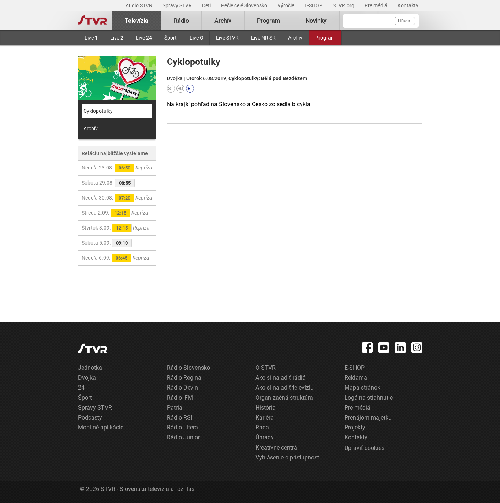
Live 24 (144, 38)
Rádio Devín (182, 387)
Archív (295, 38)
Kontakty (408, 5)
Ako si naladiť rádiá (280, 377)
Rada (262, 427)
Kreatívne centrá (276, 447)
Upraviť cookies (364, 447)
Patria (174, 407)
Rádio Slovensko (188, 367)
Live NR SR (263, 38)
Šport (170, 38)
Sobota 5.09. (105, 243)
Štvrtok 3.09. (115, 228)
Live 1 (91, 38)
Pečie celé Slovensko (244, 5)
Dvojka (87, 377)
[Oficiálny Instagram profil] (417, 347)
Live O (197, 38)
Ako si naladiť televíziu (284, 387)
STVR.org (344, 5)
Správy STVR (178, 5)
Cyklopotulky (98, 111)
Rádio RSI (179, 417)
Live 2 (116, 38)
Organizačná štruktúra (284, 397)
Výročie (286, 5)
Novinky (316, 20)
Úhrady (264, 437)
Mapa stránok (362, 387)
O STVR (265, 367)
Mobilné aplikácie (100, 427)
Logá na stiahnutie (368, 397)
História (265, 407)
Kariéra (264, 417)
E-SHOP (314, 5)
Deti (207, 5)
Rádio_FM (180, 397)
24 (81, 387)
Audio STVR (139, 5)
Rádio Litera (182, 427)
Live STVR (227, 38)
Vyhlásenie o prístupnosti (288, 457)
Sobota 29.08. (106, 183)
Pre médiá (376, 5)
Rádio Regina (184, 377)
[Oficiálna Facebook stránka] (367, 347)
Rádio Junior (183, 437)
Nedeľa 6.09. (115, 258)
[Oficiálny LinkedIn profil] (400, 347)
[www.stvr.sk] (92, 348)
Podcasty (90, 417)
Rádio (181, 20)
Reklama (355, 377)
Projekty (354, 427)
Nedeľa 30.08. (117, 198)
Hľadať (405, 20)
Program (325, 38)
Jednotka (90, 367)
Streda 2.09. (115, 213)
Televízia (136, 20)
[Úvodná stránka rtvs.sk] (92, 20)
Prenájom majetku (368, 417)
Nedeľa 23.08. (117, 168)
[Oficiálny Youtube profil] (384, 347)
